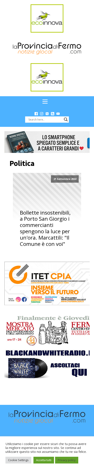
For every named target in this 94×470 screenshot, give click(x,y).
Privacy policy (67, 460)
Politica (22, 163)
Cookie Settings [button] (18, 460)
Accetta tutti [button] (43, 460)
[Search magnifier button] (66, 119)
